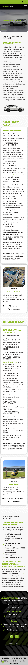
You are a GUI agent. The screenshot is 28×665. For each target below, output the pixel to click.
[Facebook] (11, 636)
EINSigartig (14, 663)
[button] (2, 662)
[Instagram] (17, 636)
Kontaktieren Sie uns (10, 362)
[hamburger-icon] (25, 6)
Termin (15, 175)
